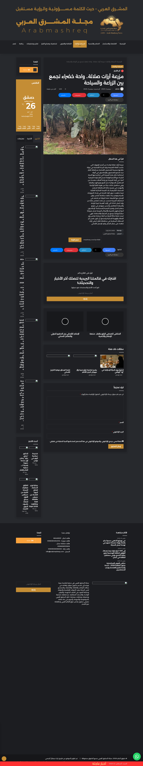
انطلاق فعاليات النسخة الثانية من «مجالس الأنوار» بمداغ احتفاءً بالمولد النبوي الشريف (24, 497)
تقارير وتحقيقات (32, 44)
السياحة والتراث (80, 44)
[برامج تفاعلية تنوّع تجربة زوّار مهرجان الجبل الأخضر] (85, 361)
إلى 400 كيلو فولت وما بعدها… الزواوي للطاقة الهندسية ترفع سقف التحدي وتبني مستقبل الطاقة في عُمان (22, 222)
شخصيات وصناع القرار (49, 44)
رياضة (21, 44)
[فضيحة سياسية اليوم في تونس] (33, 449)
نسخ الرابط (75, 240)
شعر (14, 44)
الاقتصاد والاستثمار (110, 44)
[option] (85, 129)
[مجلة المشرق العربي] (71, 20)
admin (117, 89)
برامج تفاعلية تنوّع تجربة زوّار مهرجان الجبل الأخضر (87, 371)
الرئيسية (122, 44)
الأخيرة (29, 139)
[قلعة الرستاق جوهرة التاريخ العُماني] (58, 361)
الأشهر (37, 139)
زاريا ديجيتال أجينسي (51, 758)
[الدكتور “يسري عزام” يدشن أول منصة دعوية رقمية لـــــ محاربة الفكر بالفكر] (23, 449)
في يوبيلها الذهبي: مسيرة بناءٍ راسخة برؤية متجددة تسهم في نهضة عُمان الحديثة (21, 165)
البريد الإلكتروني (118, 432)
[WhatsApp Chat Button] (137, 756)
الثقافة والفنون (66, 44)
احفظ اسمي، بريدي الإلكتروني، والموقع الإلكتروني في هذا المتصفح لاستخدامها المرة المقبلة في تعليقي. (86, 441)
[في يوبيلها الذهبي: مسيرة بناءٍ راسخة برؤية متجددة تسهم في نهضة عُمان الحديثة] (31, 150)
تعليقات (20, 139)
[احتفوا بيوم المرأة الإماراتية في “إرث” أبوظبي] (112, 361)
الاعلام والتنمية (94, 44)
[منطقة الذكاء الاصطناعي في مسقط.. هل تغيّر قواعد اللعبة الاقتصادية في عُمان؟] (31, 384)
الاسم (121, 422)
